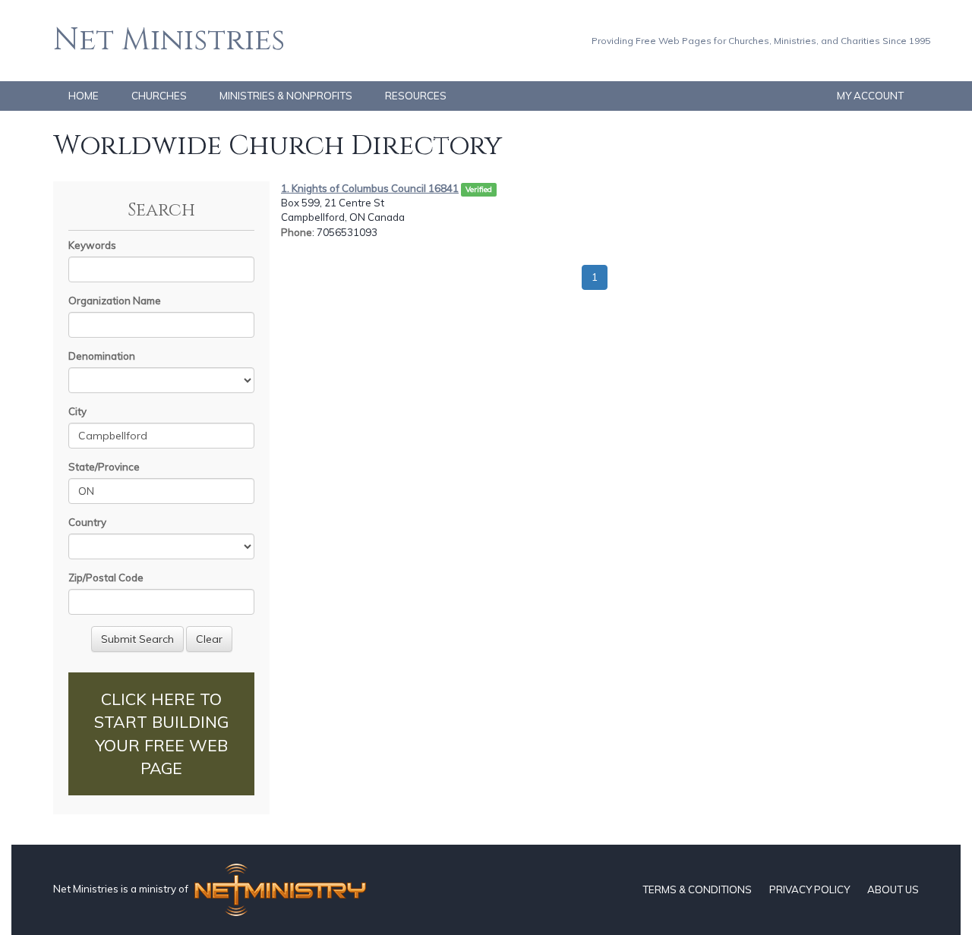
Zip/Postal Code (106, 577)
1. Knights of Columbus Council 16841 (370, 188)
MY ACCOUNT (870, 96)
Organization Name (114, 300)
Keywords (92, 245)
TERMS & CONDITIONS (697, 889)
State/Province (104, 467)
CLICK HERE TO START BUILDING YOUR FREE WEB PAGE (161, 733)
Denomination (101, 356)
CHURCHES (159, 96)
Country (87, 522)
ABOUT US (893, 889)
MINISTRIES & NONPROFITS (285, 96)
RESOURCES (416, 96)
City (77, 411)
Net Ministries (169, 40)
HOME (83, 96)
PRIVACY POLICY (809, 889)
